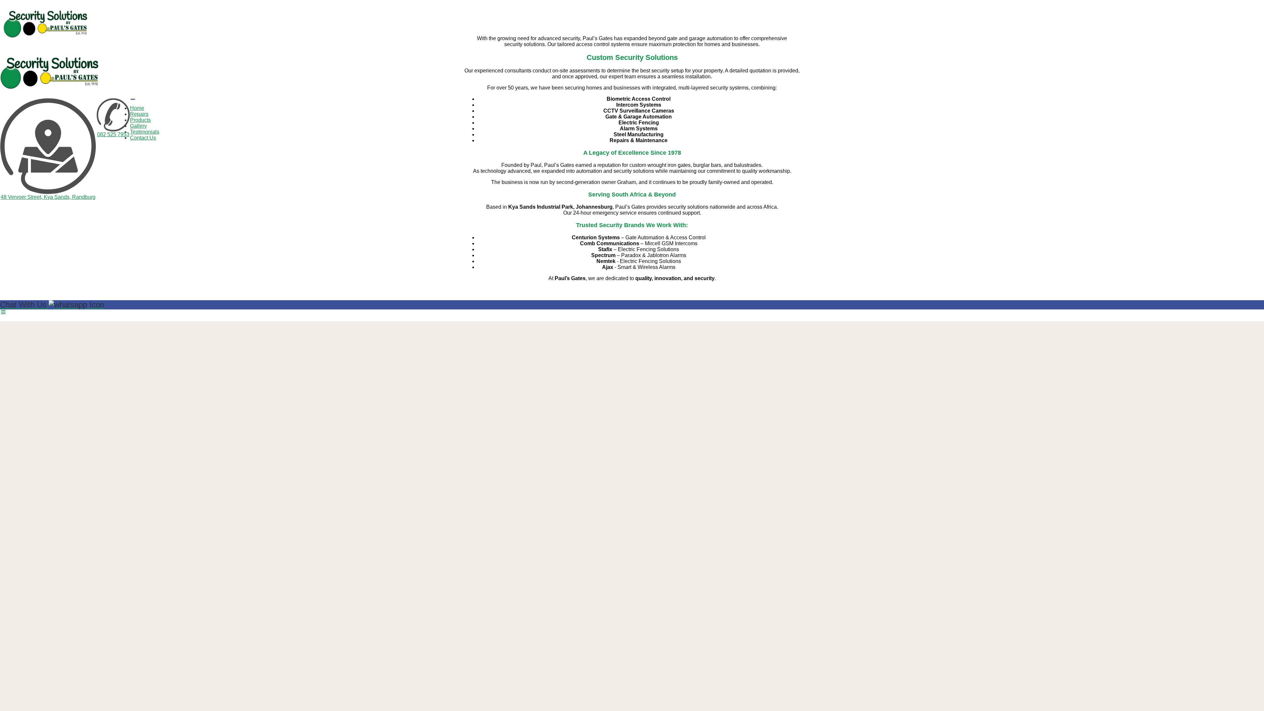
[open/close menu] (132, 99)
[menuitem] (137, 108)
